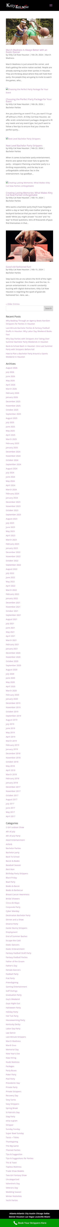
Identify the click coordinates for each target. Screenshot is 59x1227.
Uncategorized (12, 1179)
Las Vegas (29, 1216)
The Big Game (12, 1146)
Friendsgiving (12, 982)
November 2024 (13, 456)
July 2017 (10, 803)
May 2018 (10, 766)
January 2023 (12, 548)
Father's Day (11, 965)
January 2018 (12, 782)
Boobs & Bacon (13, 886)
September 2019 (13, 715)
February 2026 (12, 393)
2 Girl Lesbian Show (15, 827)
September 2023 (13, 514)
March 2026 (11, 389)
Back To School (12, 856)
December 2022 (13, 552)
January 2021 (12, 648)
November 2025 (13, 405)
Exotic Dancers (12, 944)
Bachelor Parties (13, 107)
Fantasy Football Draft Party (18, 953)
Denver (12, 1216)
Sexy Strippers (12, 1104)
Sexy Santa (11, 1099)
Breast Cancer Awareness (17, 894)
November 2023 (13, 506)
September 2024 (13, 464)
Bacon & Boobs (13, 861)
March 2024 (11, 489)
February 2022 (12, 594)
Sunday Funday (13, 1129)
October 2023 (12, 510)
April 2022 (10, 586)
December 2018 (13, 753)
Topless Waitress (13, 1167)
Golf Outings (11, 991)
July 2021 (10, 623)
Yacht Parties (12, 1200)
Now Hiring (11, 1058)
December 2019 (13, 703)
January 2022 (12, 598)
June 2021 (10, 627)
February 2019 (12, 745)
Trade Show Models (15, 1171)
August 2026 (11, 368)
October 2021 (12, 611)
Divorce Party (12, 923)
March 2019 (11, 740)
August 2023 (11, 518)
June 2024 (10, 477)
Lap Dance (11, 1032)
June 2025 (10, 426)
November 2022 (13, 556)
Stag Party (10, 1116)
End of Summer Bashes (16, 936)
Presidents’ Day (13, 1083)
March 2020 (11, 690)
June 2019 (10, 728)
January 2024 (12, 497)
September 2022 (13, 565)
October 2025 (12, 409)
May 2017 (10, 812)
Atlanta (12, 1213)
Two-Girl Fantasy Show (16, 1175)
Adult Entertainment (15, 840)
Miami (47, 1216)
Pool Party (10, 1078)
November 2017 (13, 791)
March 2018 (11, 774)
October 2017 (12, 795)
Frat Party (10, 978)
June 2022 (10, 577)
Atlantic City (23, 1213)
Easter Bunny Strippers (16, 928)
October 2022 (12, 560)
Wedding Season (13, 1192)
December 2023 (13, 502)
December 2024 (13, 451)
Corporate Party (13, 907)
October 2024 (12, 460)
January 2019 (12, 749)
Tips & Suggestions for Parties (19, 1158)
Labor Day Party (13, 1028)
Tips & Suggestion (14, 1154)
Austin (32, 1213)
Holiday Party (12, 1012)
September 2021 (13, 615)
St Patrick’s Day (13, 1112)
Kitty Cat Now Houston (19, 54)
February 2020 (12, 695)
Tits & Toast (11, 1162)
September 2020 (13, 665)
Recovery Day (12, 1095)
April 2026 (10, 384)
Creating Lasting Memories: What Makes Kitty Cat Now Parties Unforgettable (29, 193)
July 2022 (10, 573)
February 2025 (12, 443)
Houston (20, 1216)
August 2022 (11, 569)
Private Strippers (13, 1091)
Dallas (47, 1213)
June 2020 (10, 678)
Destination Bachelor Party (18, 915)
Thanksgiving (12, 1141)
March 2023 (11, 539)
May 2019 (10, 732)
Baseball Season (13, 865)
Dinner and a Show (14, 919)
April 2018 (10, 770)
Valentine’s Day (13, 1183)
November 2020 (13, 657)
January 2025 (12, 447)
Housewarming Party (15, 1020)
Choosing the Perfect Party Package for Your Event (29, 100)
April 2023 (10, 535)
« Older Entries (13, 304)
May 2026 (10, 380)
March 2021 (11, 640)
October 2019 (12, 711)
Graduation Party (14, 995)
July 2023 (10, 523)
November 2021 (13, 606)
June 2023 (10, 527)
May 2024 (10, 481)
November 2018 (13, 757)
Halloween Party (13, 1007)
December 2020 (13, 653)
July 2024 (10, 472)
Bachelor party (12, 852)
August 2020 (11, 669)
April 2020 (10, 686)
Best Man (10, 869)
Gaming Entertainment (16, 986)
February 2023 (12, 544)
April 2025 (10, 435)
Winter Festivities (14, 1196)
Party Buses (11, 1070)
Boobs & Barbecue (14, 890)
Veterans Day (12, 1187)
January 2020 (12, 699)
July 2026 (10, 372)
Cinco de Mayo (12, 903)
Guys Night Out (13, 1003)
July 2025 (10, 422)
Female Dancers (13, 970)
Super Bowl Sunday (15, 1133)
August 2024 (11, 468)
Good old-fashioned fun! (18, 266)
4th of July (10, 831)
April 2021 (10, 636)
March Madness (13, 1041)
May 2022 (10, 581)
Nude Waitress (12, 1062)
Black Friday (11, 877)
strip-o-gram (11, 1120)
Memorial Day (12, 1049)
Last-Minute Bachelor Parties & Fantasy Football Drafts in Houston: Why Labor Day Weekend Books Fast (29, 331)
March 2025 (11, 439)
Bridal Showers (13, 898)
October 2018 (12, 761)
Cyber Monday (12, 911)
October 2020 (12, 661)
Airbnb (9, 844)
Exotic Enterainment (15, 949)
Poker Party (11, 1074)
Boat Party (10, 882)
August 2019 (11, 720)
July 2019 (10, 724)
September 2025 (13, 414)
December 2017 (13, 787)
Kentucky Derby (13, 1024)
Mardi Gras (11, 1045)
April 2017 (10, 816)
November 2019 (13, 707)
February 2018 (12, 778)
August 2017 (11, 799)
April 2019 (10, 736)
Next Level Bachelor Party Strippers (24, 145)
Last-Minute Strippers (16, 1037)
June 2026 (10, 376)
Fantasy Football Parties (17, 957)
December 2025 (13, 401)
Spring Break (12, 1108)
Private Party (11, 1087)
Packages (10, 1066)
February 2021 (12, 644)
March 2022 (11, 590)
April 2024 (10, 485)
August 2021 (11, 619)
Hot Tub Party (12, 1016)
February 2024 (12, 493)
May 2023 (10, 531)
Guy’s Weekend (13, 999)
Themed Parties (13, 1150)
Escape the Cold (13, 940)
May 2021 (10, 632)
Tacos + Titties (12, 1137)
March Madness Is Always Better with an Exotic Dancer (26, 51)
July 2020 (10, 674)
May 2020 (10, 682)
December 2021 (13, 602)
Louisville (39, 1216)
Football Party (12, 974)
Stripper (9, 1125)
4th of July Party (13, 835)
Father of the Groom (15, 961)
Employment (11, 932)
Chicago (39, 1213)
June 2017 (10, 808)
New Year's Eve (13, 1053)
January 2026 (12, 397)
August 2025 (11, 418)
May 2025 (10, 430)
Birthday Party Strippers (17, 873)
